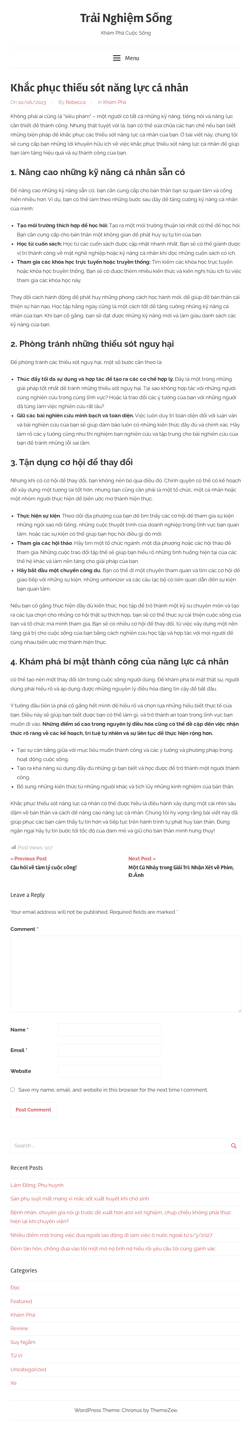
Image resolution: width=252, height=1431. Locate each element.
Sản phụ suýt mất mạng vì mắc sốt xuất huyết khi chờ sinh (79, 1199)
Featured (21, 1301)
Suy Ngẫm (23, 1342)
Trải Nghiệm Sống (126, 18)
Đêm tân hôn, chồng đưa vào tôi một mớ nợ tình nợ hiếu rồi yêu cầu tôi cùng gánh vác (112, 1248)
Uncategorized (28, 1369)
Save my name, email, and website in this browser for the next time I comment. (113, 1090)
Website (20, 1071)
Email (18, 1050)
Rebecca (76, 102)
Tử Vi (16, 1356)
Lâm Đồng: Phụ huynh (37, 1185)
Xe (13, 1383)
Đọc (15, 1287)
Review (19, 1328)
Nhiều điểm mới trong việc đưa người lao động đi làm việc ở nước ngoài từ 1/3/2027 (111, 1235)
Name (19, 1030)
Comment (24, 929)
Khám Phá (114, 102)
